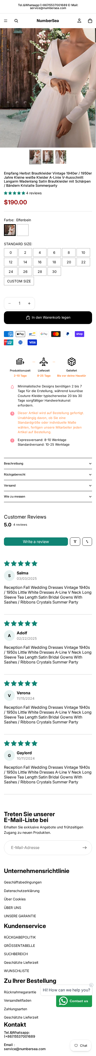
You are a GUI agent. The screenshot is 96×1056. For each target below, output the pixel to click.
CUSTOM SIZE (19, 281)
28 (40, 271)
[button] (15, 193)
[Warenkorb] (90, 20)
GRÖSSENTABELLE (19, 945)
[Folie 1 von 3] (35, 157)
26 (25, 271)
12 (11, 262)
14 (25, 262)
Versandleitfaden (17, 1000)
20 (69, 262)
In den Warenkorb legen (51, 317)
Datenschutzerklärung (22, 891)
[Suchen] (16, 20)
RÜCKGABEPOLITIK (20, 937)
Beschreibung (13, 463)
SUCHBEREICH (16, 954)
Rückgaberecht (14, 474)
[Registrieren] (85, 848)
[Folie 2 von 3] (48, 157)
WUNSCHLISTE (16, 971)
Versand (10, 485)
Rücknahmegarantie (20, 992)
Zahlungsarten (15, 1009)
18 (54, 262)
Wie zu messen (14, 496)
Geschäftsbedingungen (23, 882)
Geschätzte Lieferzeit (21, 962)
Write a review (36, 541)
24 (11, 271)
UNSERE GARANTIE (20, 916)
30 (54, 271)
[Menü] (5, 20)
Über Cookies (15, 899)
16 (40, 262)
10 (83, 252)
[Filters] (75, 541)
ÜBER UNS (12, 907)
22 (83, 262)
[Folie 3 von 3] (60, 157)
